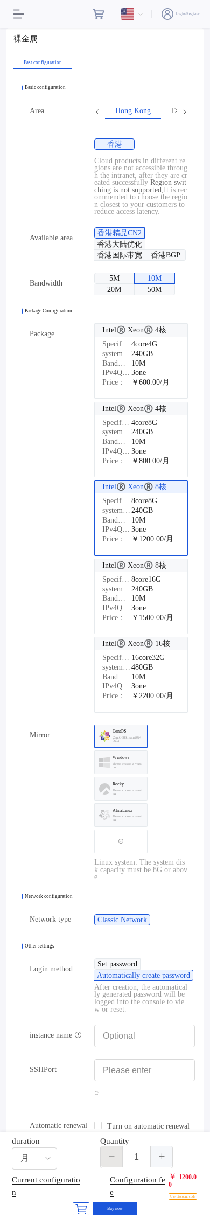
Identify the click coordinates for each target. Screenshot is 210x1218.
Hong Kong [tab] (133, 111)
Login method (51, 969)
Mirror (40, 735)
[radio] (114, 144)
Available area (51, 238)
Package (42, 334)
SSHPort (43, 1070)
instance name (52, 1035)
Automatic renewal (58, 1126)
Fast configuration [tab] (43, 62)
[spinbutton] (136, 1157)
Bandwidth (46, 283)
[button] (112, 1156)
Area (37, 111)
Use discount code (182, 1196)
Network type (50, 919)
